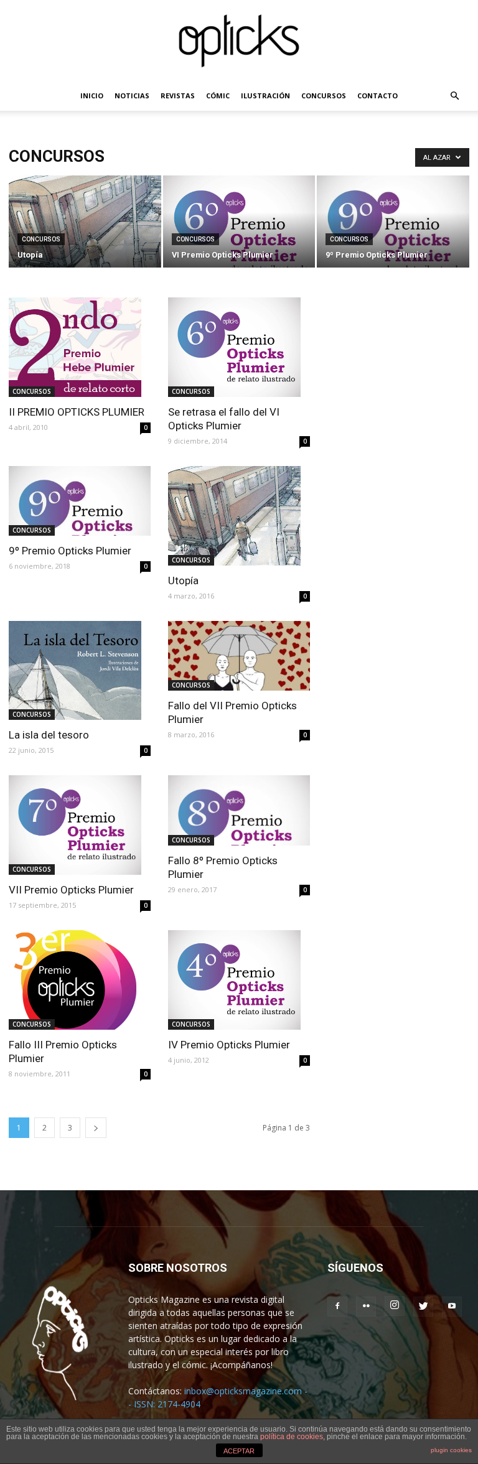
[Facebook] (337, 1307)
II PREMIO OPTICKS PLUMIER (76, 412)
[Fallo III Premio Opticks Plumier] (80, 980)
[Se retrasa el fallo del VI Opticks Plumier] (239, 347)
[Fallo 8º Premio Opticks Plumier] (239, 810)
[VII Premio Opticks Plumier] (80, 825)
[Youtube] (452, 1307)
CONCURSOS (323, 95)
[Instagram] (395, 1306)
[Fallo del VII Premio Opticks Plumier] (239, 656)
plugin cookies (451, 1450)
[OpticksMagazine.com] (239, 41)
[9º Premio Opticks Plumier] (393, 227)
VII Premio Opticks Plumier (71, 890)
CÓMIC (218, 95)
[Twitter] (423, 1307)
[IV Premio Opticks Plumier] (239, 980)
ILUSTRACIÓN (265, 95)
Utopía (183, 580)
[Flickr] (366, 1307)
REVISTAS (178, 95)
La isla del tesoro (49, 735)
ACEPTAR (239, 1451)
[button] (454, 96)
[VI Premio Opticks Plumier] (239, 232)
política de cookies (291, 1436)
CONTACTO (377, 95)
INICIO (91, 95)
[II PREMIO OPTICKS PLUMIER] (80, 347)
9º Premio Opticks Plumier (70, 550)
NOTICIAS (132, 95)
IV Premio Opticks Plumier (229, 1044)
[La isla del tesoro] (80, 670)
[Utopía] (85, 232)
